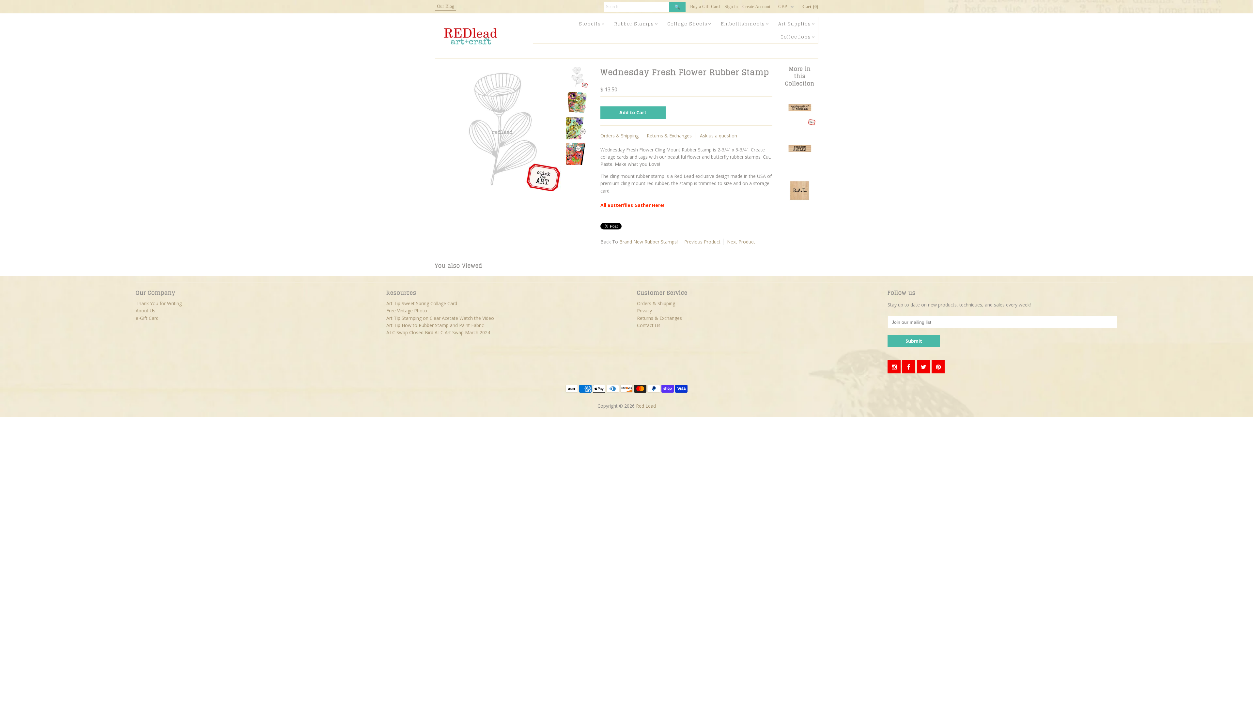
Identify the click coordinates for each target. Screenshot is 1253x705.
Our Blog (445, 6)
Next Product (741, 242)
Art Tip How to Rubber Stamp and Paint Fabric (435, 325)
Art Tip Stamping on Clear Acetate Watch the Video (440, 318)
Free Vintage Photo (406, 310)
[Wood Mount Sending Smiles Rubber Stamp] (800, 165)
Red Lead (646, 406)
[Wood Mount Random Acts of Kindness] (800, 124)
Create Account (756, 6)
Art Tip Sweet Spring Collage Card (421, 303)
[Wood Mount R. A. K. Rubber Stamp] (800, 205)
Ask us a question (718, 136)
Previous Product (702, 242)
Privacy (644, 310)
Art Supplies (794, 24)
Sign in (731, 6)
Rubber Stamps (634, 24)
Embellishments (743, 24)
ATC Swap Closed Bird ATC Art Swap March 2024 (438, 332)
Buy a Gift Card (705, 6)
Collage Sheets (687, 24)
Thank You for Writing (159, 303)
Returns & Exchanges (669, 136)
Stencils (590, 24)
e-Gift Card (147, 318)
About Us (145, 310)
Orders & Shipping (619, 136)
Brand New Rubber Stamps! (648, 242)
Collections (796, 37)
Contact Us (648, 325)
